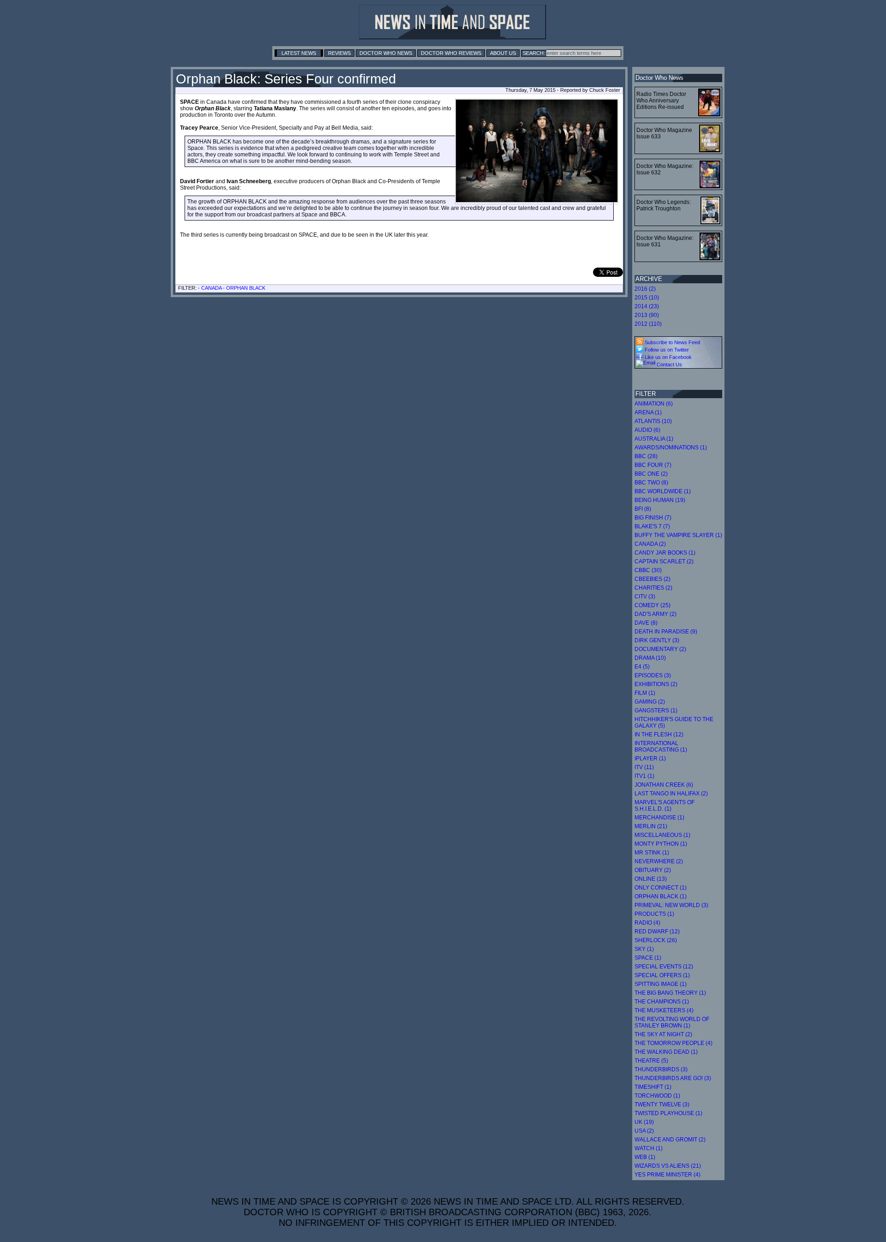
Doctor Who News (385, 53)
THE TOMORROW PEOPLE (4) (673, 1043)
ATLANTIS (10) (653, 421)
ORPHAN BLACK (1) (661, 896)
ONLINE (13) (651, 879)
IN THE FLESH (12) (659, 734)
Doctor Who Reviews (451, 53)
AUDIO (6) (647, 430)
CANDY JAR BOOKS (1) (665, 552)
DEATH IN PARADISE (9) (666, 631)
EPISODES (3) (653, 675)
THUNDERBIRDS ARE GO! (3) (673, 1078)
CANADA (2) (650, 544)
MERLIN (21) (651, 826)
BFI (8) (643, 509)
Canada (211, 288)
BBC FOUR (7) (653, 465)
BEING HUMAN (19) (660, 500)
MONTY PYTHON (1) (661, 844)
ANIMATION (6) (654, 403)
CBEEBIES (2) (652, 579)
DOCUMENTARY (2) (660, 649)
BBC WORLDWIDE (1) (663, 491)
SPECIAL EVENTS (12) (664, 966)
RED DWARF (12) (657, 931)
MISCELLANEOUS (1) (662, 835)
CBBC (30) (648, 570)
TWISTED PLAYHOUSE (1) (668, 1113)
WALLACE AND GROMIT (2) (670, 1139)
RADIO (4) (647, 923)
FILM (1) (645, 693)
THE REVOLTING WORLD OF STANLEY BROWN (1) (672, 1022)
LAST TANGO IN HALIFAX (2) (671, 793)
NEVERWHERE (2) (659, 861)
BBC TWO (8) (651, 482)
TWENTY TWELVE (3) (662, 1104)
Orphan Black (245, 288)
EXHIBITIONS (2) (656, 684)
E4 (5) (642, 666)
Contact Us (668, 364)
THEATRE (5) (651, 1060)
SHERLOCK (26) (656, 940)
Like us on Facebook (667, 357)
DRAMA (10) (650, 658)
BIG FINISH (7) (653, 517)
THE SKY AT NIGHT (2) (663, 1034)
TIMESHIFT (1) (653, 1087)
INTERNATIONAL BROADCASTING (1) (661, 746)
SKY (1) (644, 949)
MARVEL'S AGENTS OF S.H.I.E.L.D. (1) (664, 805)
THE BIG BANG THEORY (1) (670, 993)
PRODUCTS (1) (654, 914)
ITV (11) (644, 767)
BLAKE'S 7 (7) (652, 526)
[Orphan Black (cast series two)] (536, 151)
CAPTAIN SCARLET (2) (664, 561)
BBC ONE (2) (651, 474)
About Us (503, 53)
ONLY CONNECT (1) (661, 887)
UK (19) (644, 1122)
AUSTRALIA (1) (654, 439)
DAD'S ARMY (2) (655, 614)
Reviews (339, 53)
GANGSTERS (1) (656, 710)
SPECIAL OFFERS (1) (662, 975)
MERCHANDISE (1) (659, 817)
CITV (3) (645, 596)
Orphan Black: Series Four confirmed (286, 79)
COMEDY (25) (652, 605)
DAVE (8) (646, 623)
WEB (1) (645, 1157)
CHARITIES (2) (653, 588)
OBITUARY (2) (653, 870)
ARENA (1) (648, 412)
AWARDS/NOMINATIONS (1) (671, 447)
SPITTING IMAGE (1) (661, 984)
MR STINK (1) (652, 852)
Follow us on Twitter (666, 349)
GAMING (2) (650, 702)
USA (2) (644, 1131)
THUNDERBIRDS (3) (661, 1069)
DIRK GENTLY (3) (657, 640)
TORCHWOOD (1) (657, 1096)
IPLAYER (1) (650, 758)
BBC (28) (646, 456)
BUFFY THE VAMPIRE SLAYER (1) (678, 535)
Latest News (298, 53)
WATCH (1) (649, 1148)
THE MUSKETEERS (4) (664, 1010)
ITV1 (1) (644, 776)
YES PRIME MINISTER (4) (667, 1174)
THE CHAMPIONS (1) (662, 1001)
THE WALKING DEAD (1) (666, 1052)
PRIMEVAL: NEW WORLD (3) (671, 905)
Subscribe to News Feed (671, 342)
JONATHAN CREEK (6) (664, 785)
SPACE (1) (648, 958)
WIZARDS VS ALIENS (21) (668, 1166)
